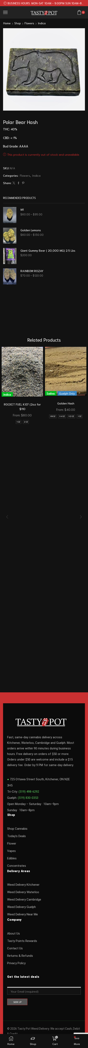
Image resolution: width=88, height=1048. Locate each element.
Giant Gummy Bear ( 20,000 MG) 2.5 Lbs (47, 250)
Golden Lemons (30, 230)
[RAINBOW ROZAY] (9, 276)
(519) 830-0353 (28, 798)
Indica (42, 23)
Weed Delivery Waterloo (23, 892)
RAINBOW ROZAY (31, 271)
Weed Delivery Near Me (22, 914)
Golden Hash (65, 403)
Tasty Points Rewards (22, 941)
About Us (13, 933)
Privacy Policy (16, 963)
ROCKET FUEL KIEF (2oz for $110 (22, 406)
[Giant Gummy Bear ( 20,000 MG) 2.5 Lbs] (9, 256)
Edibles (12, 858)
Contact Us (15, 948)
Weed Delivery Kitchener (23, 885)
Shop (17, 23)
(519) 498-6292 (29, 791)
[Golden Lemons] (9, 236)
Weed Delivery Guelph (21, 907)
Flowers (29, 23)
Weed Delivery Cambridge (24, 899)
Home (7, 23)
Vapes (11, 851)
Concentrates (16, 866)
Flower (11, 843)
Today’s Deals (16, 836)
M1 (22, 209)
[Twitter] (13, 183)
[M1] (9, 215)
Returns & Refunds (20, 956)
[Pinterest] (23, 183)
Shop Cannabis (17, 829)
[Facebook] (18, 183)
